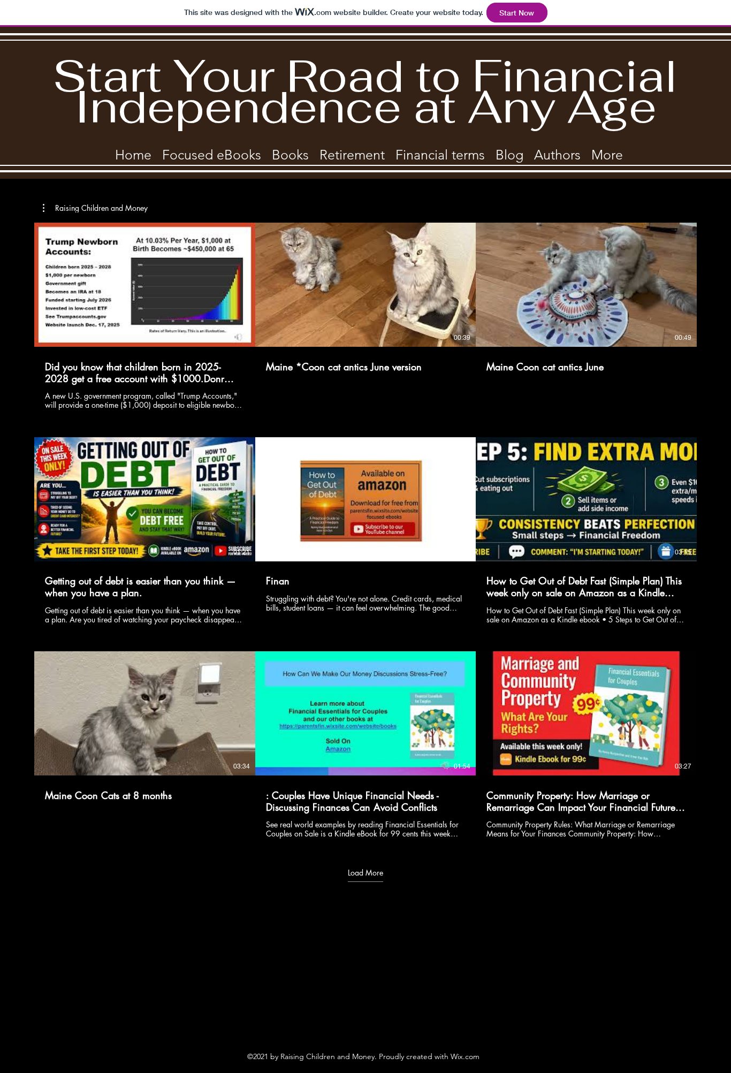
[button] (95, 208)
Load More (365, 873)
